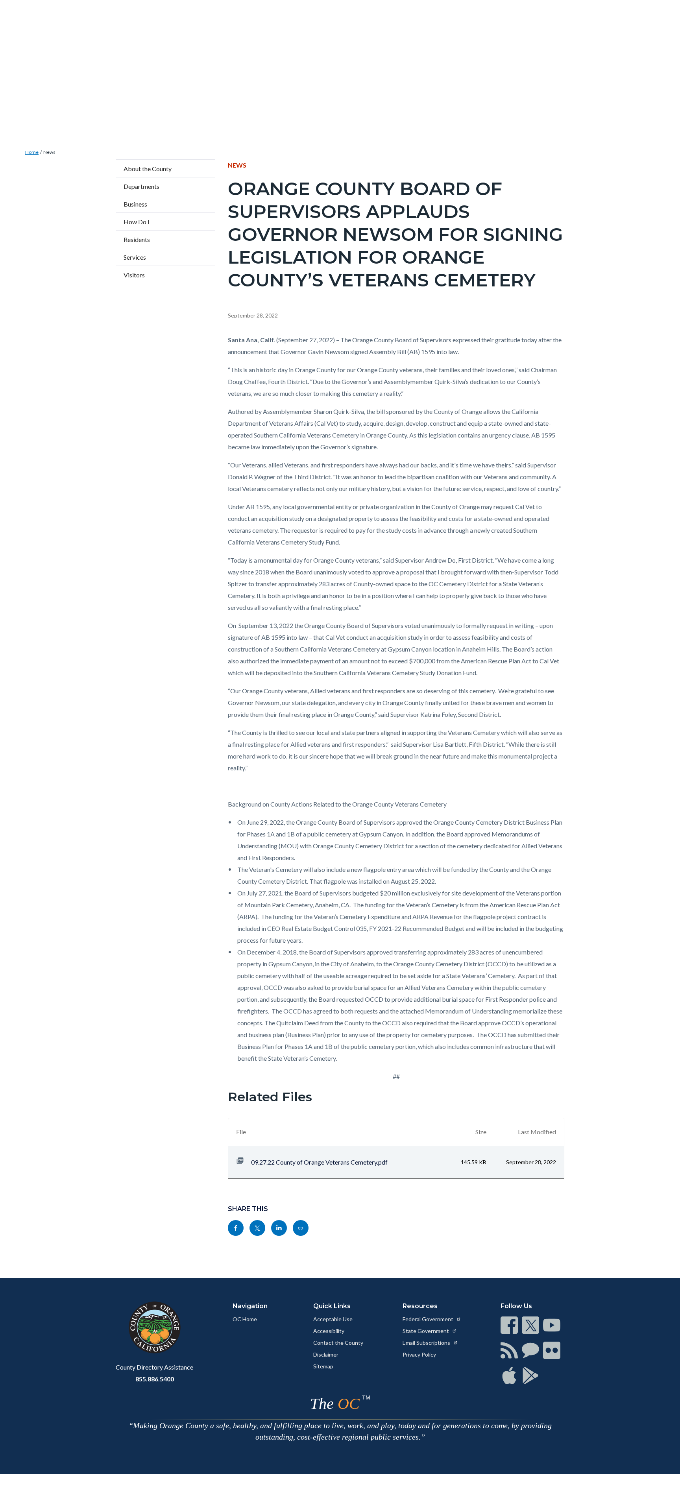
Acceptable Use (333, 1319)
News (49, 152)
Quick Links (332, 1306)
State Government (426, 1330)
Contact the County (338, 1342)
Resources (420, 1306)
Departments (141, 186)
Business (135, 204)
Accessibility (328, 1330)
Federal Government (429, 1319)
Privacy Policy (419, 1354)
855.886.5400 (154, 1379)
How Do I (137, 221)
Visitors (134, 275)
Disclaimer (325, 1354)
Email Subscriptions (427, 1342)
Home (32, 152)
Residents (137, 239)
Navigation (250, 1306)
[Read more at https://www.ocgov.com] (154, 1327)
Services (135, 257)
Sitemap (323, 1366)
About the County (148, 168)
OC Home (245, 1319)
